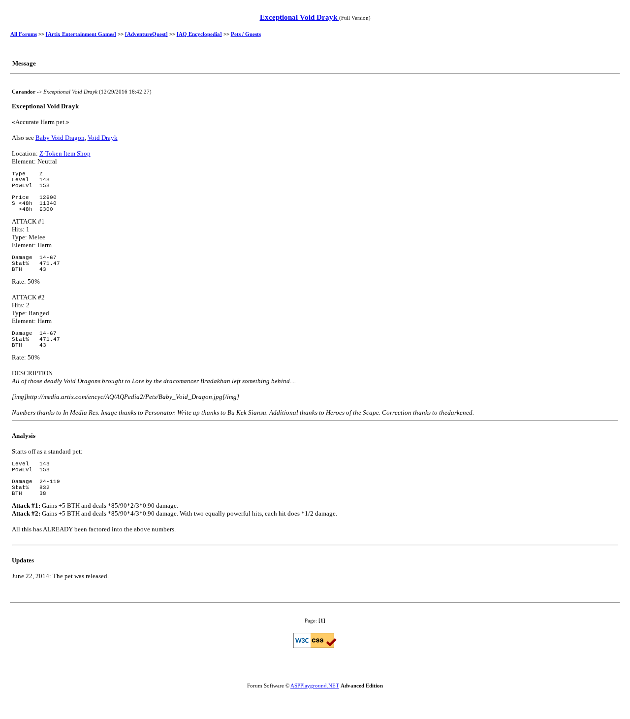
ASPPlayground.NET (314, 685)
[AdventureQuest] (146, 34)
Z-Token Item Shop (65, 153)
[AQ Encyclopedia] (199, 34)
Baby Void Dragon (60, 137)
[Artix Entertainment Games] (81, 34)
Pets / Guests (246, 34)
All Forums (23, 34)
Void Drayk (103, 137)
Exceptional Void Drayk (299, 17)
